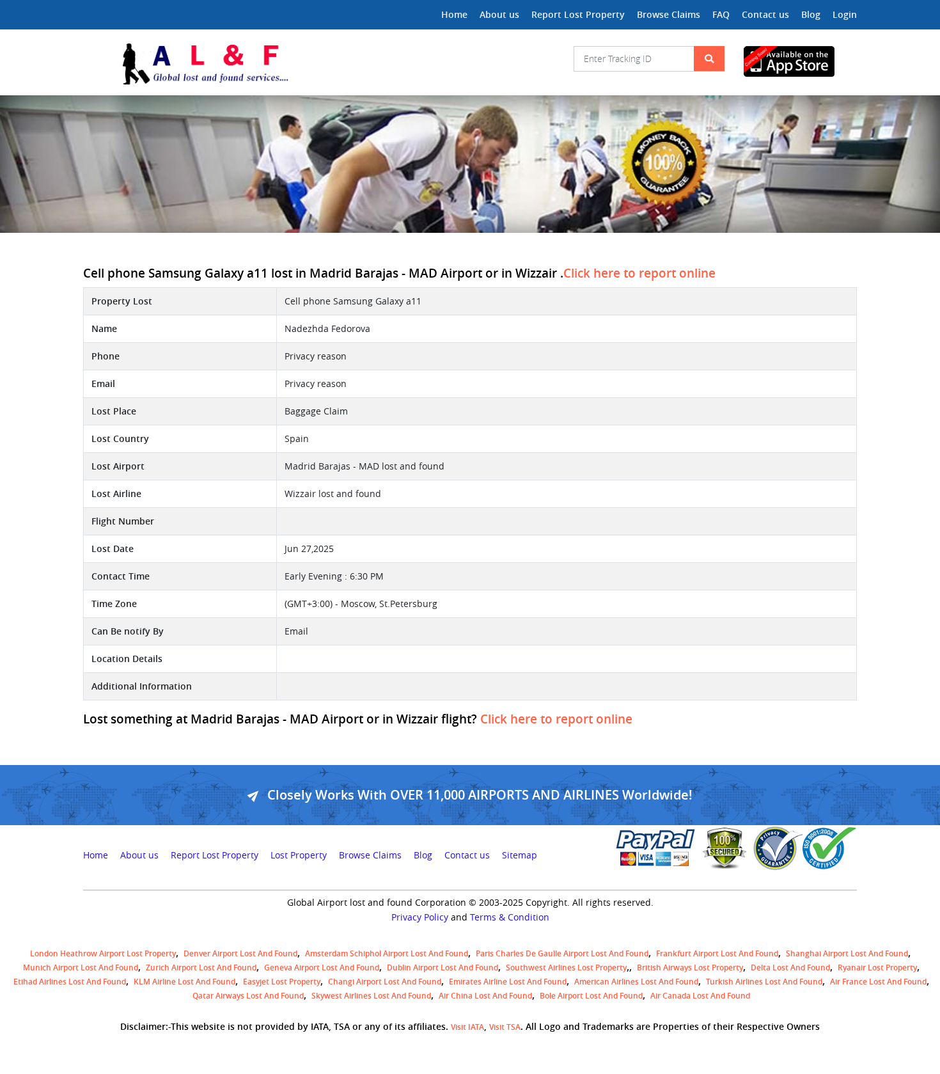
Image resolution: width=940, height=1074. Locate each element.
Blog (810, 14)
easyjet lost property (281, 981)
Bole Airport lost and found (591, 995)
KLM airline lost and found (184, 981)
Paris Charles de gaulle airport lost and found (562, 953)
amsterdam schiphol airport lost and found (386, 953)
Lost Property (298, 855)
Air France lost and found (878, 981)
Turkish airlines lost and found (764, 981)
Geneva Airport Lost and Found (321, 967)
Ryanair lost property (877, 967)
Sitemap (519, 855)
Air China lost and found (485, 995)
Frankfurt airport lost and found (717, 953)
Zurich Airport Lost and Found (201, 967)
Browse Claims (668, 14)
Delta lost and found (790, 967)
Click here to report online (639, 273)
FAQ (721, 14)
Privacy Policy (419, 917)
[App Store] (800, 61)
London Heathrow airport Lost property (103, 953)
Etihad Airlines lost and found (69, 981)
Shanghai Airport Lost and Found (847, 953)
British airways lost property (690, 967)
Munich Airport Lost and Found (80, 967)
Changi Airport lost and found (384, 981)
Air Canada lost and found (700, 995)
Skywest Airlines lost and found (371, 995)
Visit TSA (505, 1027)
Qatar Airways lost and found (248, 995)
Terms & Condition (509, 917)
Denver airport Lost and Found (240, 953)
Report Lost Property (578, 14)
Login (845, 14)
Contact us (765, 14)
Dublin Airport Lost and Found (442, 967)
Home (454, 14)
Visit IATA (467, 1027)
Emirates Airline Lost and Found (508, 981)
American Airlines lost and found (636, 981)
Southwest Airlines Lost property (566, 967)
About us (499, 14)
